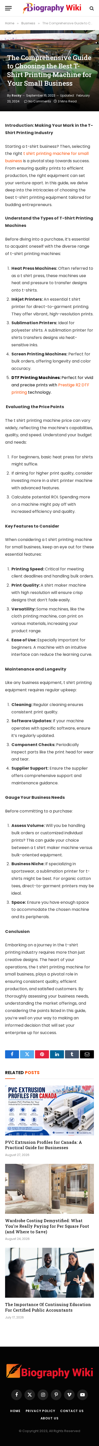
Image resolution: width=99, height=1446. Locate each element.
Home (15, 1411)
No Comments (39, 101)
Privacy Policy (40, 1411)
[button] (8, 8)
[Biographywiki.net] (52, 8)
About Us (50, 1418)
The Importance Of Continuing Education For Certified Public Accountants (48, 1307)
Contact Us (72, 1411)
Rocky (16, 95)
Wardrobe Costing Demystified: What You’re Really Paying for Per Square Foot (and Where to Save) (47, 1226)
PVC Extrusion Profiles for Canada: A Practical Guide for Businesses (43, 1145)
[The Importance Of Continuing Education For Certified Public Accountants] (49, 1273)
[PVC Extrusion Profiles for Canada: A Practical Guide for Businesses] (49, 1110)
